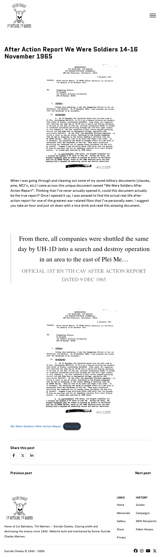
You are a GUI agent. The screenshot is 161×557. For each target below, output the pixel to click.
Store (120, 529)
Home (120, 505)
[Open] (153, 16)
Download (72, 426)
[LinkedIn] (31, 455)
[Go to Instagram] (136, 551)
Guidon (140, 505)
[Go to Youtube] (148, 551)
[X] (22, 455)
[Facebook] (13, 455)
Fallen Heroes (144, 529)
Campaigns (143, 513)
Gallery (121, 521)
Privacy (121, 537)
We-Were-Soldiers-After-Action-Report (35, 426)
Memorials (123, 513)
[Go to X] (155, 551)
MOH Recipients (146, 521)
